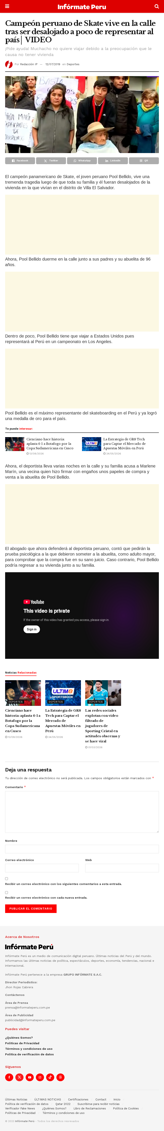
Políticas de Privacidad (22, 1043)
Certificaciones (78, 1099)
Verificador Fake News (20, 1108)
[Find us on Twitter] (19, 1077)
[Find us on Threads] (60, 1077)
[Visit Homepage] (82, 6)
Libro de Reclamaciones (89, 1108)
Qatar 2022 (63, 1104)
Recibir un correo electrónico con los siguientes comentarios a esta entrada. (63, 884)
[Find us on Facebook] (9, 1077)
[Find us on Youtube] (30, 1077)
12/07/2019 (52, 64)
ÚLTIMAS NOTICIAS (47, 1099)
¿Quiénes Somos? (19, 1037)
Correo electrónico (19, 860)
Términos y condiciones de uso (29, 1048)
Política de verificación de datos (29, 1054)
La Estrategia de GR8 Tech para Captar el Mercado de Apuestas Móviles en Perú (124, 443)
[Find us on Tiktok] (50, 1077)
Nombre (11, 840)
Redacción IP (29, 64)
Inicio (116, 1099)
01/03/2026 (94, 747)
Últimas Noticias (16, 1099)
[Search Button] (157, 6)
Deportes (73, 64)
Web (88, 860)
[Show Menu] (7, 6)
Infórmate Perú (24, 1121)
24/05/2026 (113, 453)
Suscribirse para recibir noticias (99, 1104)
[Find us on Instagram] (40, 1077)
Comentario (15, 787)
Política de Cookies (126, 1108)
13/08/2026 (36, 453)
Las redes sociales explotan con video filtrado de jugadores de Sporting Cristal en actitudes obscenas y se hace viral (102, 725)
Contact (100, 1099)
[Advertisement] (82, 225)
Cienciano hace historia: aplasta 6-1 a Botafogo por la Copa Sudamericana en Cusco (49, 443)
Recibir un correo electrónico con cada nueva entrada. (46, 897)
